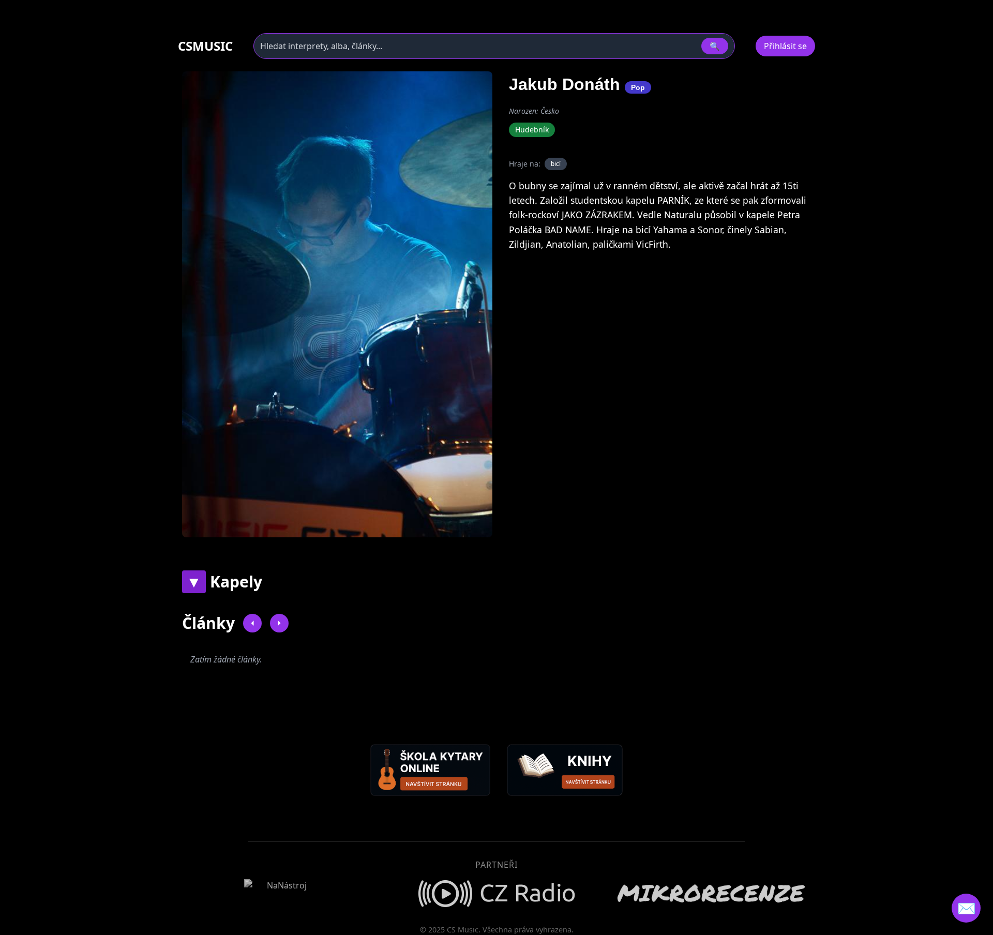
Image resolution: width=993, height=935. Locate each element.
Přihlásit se (785, 46)
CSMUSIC (205, 46)
